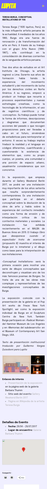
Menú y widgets (43, 8)
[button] (16, 364)
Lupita (8, 6)
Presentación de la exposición (25, 383)
